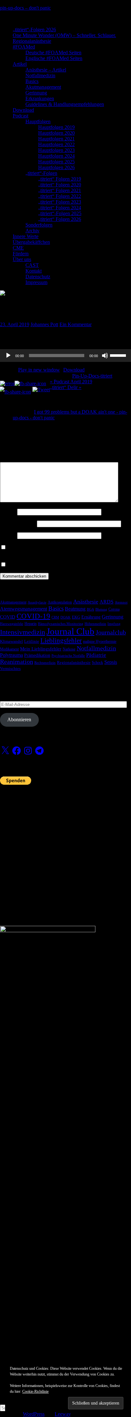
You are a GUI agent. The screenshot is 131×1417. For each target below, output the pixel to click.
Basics (31, 81)
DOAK (65, 617)
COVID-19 (33, 616)
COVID (7, 616)
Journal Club (70, 631)
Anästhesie (85, 601)
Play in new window (39, 369)
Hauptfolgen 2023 (56, 150)
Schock (97, 662)
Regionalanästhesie (32, 41)
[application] (65, 355)
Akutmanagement (43, 87)
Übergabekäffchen (31, 242)
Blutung (101, 609)
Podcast (20, 115)
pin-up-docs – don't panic (25, 8)
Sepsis (110, 662)
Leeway (63, 1414)
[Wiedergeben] (8, 355)
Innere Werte (25, 236)
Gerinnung (36, 92)
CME (18, 248)
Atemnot (121, 602)
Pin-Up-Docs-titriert (92, 376)
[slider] (119, 355)
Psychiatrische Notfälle (68, 655)
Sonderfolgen (38, 225)
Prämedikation (37, 655)
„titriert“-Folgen (41, 173)
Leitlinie (31, 641)
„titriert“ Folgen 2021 (59, 190)
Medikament (9, 649)
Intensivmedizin (22, 632)
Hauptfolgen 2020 (56, 133)
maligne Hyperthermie (99, 641)
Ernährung (90, 616)
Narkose (69, 649)
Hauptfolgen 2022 (56, 144)
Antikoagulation (60, 602)
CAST (32, 265)
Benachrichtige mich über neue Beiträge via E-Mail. (60, 564)
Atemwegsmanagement (23, 608)
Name (8, 511)
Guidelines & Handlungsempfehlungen (64, 104)
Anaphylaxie (37, 602)
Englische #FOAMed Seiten (53, 58)
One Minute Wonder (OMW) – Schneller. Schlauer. (64, 35)
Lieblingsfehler (61, 640)
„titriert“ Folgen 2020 (59, 184)
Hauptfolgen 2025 (56, 161)
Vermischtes (10, 668)
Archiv (32, 230)
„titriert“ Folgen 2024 (59, 207)
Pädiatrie (96, 655)
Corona (114, 609)
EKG (76, 617)
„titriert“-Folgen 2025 (59, 213)
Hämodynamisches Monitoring (60, 624)
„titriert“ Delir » (65, 387)
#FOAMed (24, 46)
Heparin (30, 623)
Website (8, 535)
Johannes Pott (44, 324)
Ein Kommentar (75, 324)
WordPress (34, 1414)
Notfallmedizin (40, 75)
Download (23, 110)
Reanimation (16, 661)
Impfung (114, 624)
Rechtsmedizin (45, 662)
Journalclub (111, 632)
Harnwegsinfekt (11, 624)
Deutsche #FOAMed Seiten (53, 52)
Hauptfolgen (38, 121)
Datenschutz (37, 276)
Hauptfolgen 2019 (56, 127)
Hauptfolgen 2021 (56, 138)
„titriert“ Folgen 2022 (59, 196)
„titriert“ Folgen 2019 (59, 179)
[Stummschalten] (105, 355)
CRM (55, 617)
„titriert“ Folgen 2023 (59, 202)
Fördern (21, 253)
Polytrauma (11, 655)
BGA (90, 609)
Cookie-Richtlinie (35, 1391)
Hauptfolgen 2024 (56, 156)
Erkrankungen (39, 98)
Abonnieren (19, 719)
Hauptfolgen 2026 (56, 167)
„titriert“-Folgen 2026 (34, 29)
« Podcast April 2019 (71, 381)
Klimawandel (11, 641)
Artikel (20, 64)
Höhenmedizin (95, 624)
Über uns (22, 259)
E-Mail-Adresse (18, 523)
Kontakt (33, 271)
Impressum (36, 282)
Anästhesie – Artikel (45, 69)
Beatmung (75, 608)
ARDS (107, 601)
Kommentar (14, 459)
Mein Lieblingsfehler (40, 648)
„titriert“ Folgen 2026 (59, 219)
